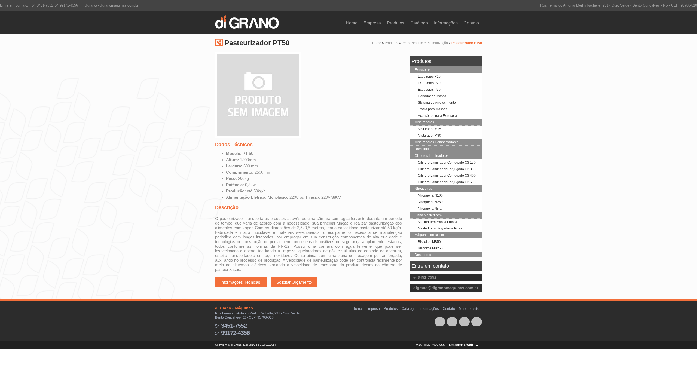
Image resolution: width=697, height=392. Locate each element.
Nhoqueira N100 (430, 195)
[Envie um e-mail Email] (476, 321)
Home (351, 23)
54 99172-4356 (66, 5)
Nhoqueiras (423, 189)
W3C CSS (439, 344)
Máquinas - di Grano (249, 22)
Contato (471, 23)
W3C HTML (423, 344)
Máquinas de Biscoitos (431, 235)
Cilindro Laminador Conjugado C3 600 (447, 182)
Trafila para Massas (432, 109)
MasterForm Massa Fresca (437, 222)
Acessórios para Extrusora (437, 116)
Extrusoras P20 (429, 83)
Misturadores (424, 122)
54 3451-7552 (42, 5)
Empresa (372, 23)
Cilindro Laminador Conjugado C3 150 (447, 162)
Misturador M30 (429, 135)
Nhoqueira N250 (430, 202)
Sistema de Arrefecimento (437, 103)
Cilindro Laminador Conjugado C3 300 (447, 169)
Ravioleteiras (424, 149)
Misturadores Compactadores (436, 142)
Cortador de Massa (432, 96)
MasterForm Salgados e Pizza (440, 228)
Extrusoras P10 (429, 76)
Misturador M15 (429, 129)
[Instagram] (452, 321)
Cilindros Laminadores (431, 156)
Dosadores (423, 255)
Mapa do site (469, 309)
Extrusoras (422, 70)
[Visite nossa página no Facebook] (440, 321)
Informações (446, 23)
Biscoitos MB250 (430, 248)
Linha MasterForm (428, 215)
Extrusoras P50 (429, 89)
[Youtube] (464, 321)
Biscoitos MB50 (429, 242)
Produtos (395, 23)
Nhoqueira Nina (430, 208)
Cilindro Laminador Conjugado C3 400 (447, 175)
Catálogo (419, 23)
